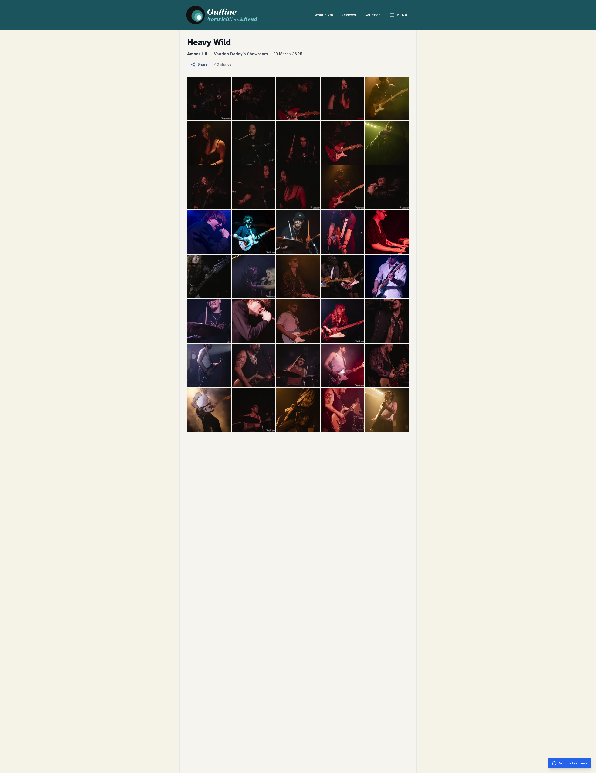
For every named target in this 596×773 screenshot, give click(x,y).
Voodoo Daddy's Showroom (241, 54)
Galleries (372, 14)
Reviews (348, 14)
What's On (324, 14)
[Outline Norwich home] (224, 15)
